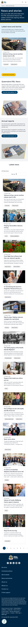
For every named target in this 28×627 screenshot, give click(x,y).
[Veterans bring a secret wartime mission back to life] (14, 52)
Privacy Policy (5, 611)
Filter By (13, 174)
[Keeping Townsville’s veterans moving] (14, 223)
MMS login (4, 614)
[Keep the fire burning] (14, 528)
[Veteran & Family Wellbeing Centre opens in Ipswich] (14, 498)
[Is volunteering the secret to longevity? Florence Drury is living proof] (14, 284)
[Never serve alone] (14, 437)
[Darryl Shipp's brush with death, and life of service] (14, 406)
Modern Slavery (5, 613)
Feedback (4, 609)
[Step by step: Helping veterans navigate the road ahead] (14, 315)
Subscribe (9, 609)
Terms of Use (17, 609)
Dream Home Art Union (7, 608)
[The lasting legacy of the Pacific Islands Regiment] (14, 345)
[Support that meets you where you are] (14, 376)
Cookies (12, 613)
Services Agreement (14, 611)
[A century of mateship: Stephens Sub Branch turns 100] (14, 467)
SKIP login (18, 613)
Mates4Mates (17, 608)
